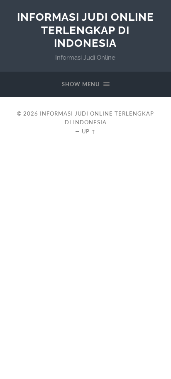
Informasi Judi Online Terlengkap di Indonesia (85, 29)
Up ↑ (89, 131)
